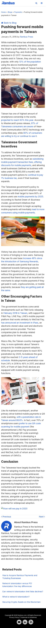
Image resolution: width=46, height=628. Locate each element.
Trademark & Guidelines (28, 617)
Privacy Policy (14, 617)
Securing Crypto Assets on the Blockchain (21, 602)
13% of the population (30, 61)
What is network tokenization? (15, 597)
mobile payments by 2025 (30, 196)
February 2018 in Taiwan (15, 313)
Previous (6, 516)
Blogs (10, 12)
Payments (18, 12)
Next (41, 516)
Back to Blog (9, 23)
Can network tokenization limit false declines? (22, 591)
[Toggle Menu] (41, 3)
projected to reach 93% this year (17, 120)
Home (3, 12)
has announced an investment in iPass (19, 322)
